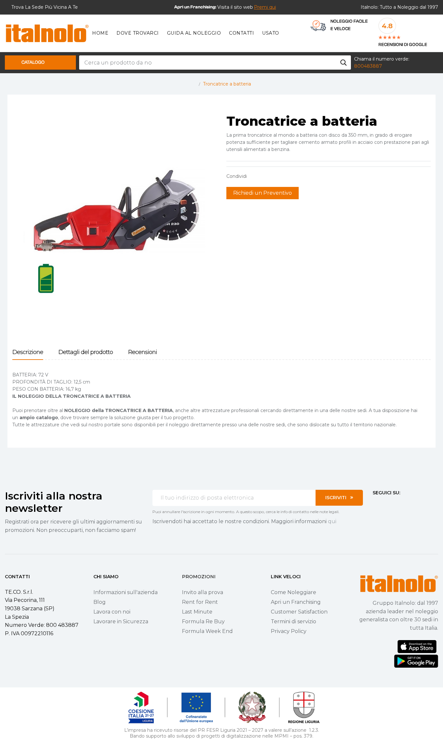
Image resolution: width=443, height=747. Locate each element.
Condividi (255, 176)
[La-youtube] (398, 504)
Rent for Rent (200, 602)
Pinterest (275, 176)
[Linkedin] (410, 504)
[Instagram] (386, 504)
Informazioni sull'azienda (125, 592)
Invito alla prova (202, 592)
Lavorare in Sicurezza (120, 621)
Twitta (265, 176)
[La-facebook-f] (375, 504)
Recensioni (142, 352)
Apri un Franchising (296, 602)
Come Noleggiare (293, 592)
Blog (99, 602)
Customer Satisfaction (299, 612)
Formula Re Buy (203, 621)
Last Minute (197, 612)
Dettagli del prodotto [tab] (85, 352)
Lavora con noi (111, 612)
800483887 (368, 66)
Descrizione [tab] (27, 352)
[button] (265, 7)
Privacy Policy (288, 631)
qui (332, 521)
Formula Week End (207, 631)
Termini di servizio (293, 621)
